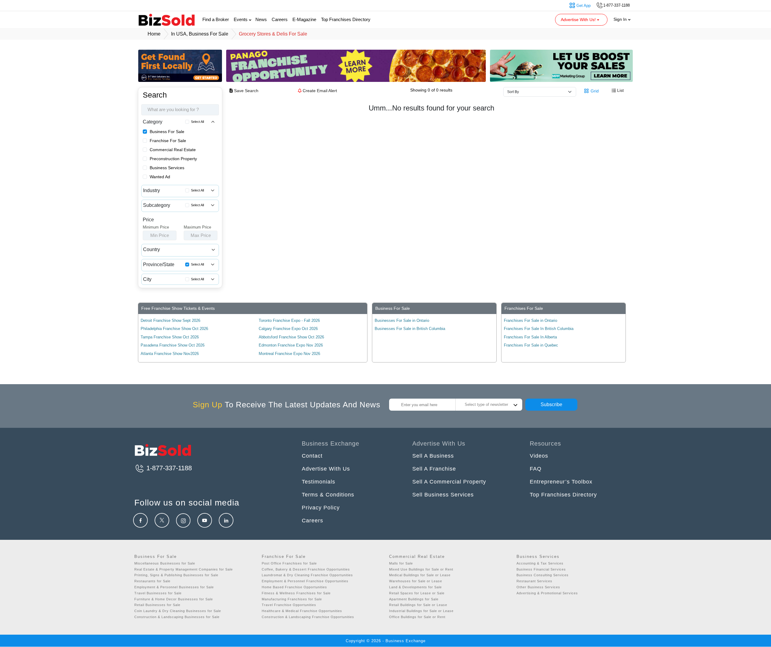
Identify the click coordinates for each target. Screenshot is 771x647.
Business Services (167, 167)
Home (154, 33)
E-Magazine (304, 19)
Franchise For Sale (168, 140)
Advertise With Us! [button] (579, 19)
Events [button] (241, 19)
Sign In (620, 19)
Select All (197, 121)
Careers (280, 19)
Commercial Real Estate (173, 149)
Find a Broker (215, 19)
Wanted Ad (160, 176)
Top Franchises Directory (345, 19)
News (261, 19)
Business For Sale (167, 131)
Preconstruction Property (173, 158)
